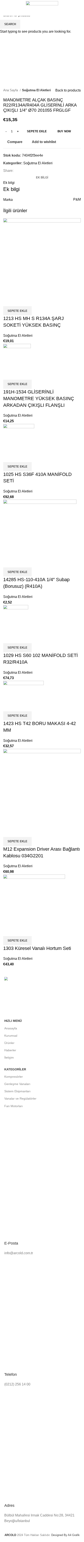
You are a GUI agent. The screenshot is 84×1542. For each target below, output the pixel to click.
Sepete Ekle (37, 131)
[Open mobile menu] (5, 8)
